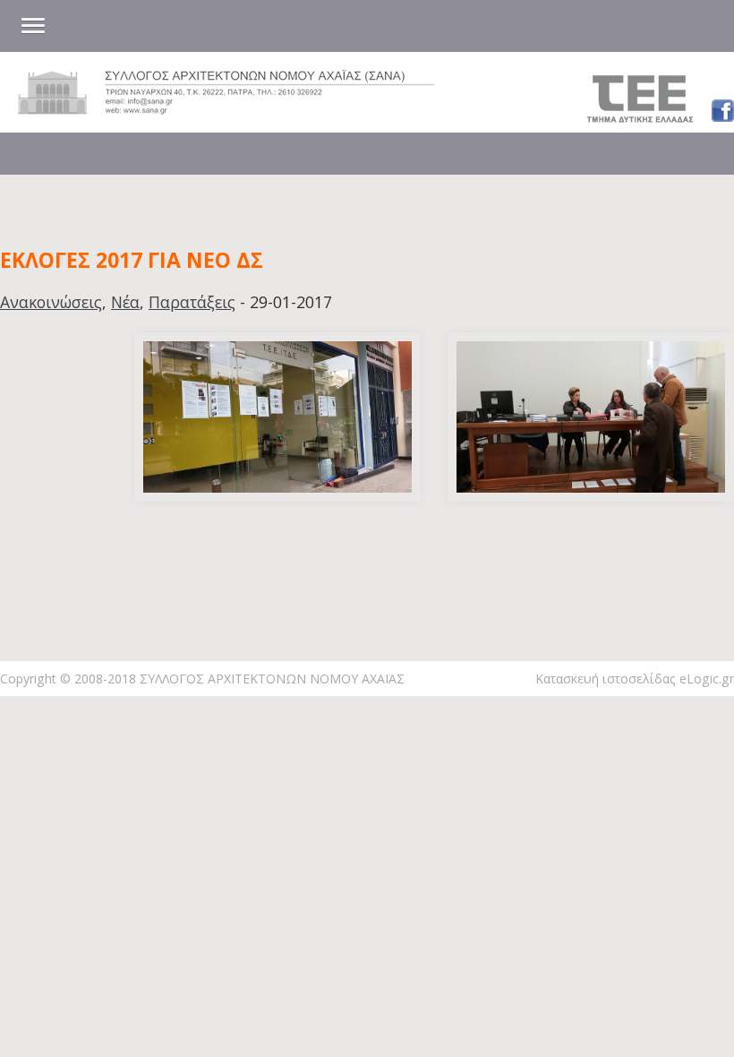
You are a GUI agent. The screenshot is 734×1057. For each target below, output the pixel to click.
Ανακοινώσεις (51, 302)
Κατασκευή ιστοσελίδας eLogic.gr (634, 678)
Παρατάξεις (192, 302)
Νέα (125, 302)
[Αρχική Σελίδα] (226, 108)
